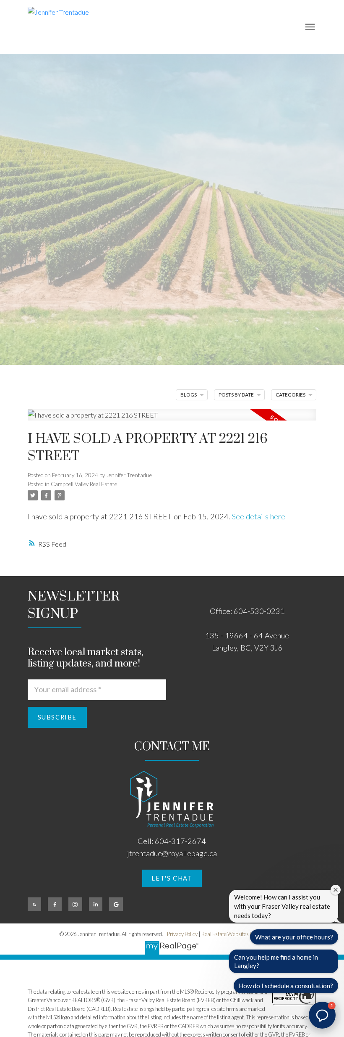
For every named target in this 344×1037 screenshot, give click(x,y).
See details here (258, 516)
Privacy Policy (182, 934)
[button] (172, 878)
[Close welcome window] (336, 890)
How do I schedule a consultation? (286, 985)
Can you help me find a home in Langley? (276, 961)
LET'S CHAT (171, 878)
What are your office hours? (294, 937)
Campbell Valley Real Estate (84, 484)
